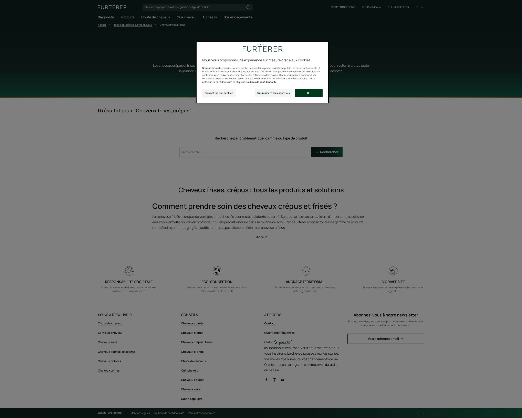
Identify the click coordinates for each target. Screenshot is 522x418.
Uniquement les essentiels (273, 92)
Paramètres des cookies (219, 92)
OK (308, 92)
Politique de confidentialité (261, 81)
